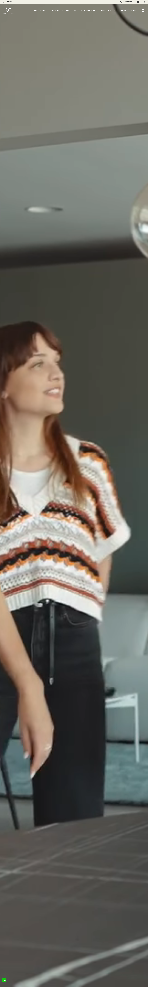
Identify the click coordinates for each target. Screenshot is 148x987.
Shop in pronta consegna (85, 10)
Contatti (134, 10)
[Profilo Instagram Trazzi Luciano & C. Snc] (141, 2)
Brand (102, 10)
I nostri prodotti (56, 10)
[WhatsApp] (4, 980)
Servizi (123, 10)
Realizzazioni (39, 10)
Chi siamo (112, 10)
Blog (68, 10)
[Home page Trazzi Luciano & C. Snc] (8, 10)
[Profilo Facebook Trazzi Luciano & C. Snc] (137, 2)
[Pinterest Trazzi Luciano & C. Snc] (144, 2)
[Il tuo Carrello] (143, 10)
